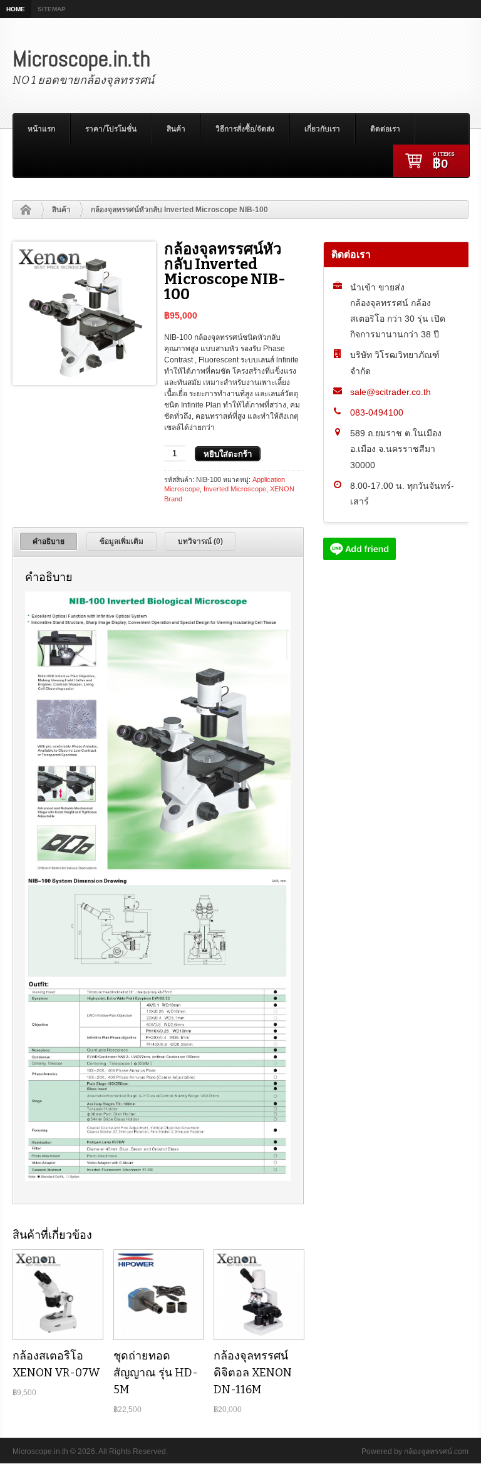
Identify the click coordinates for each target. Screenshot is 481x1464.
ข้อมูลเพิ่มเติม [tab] (121, 541)
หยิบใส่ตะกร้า (228, 454)
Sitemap (52, 9)
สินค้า (176, 129)
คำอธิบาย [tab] (49, 541)
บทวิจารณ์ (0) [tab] (200, 541)
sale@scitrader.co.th (390, 392)
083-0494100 (376, 412)
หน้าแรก (41, 129)
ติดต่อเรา (385, 129)
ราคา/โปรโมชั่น (111, 129)
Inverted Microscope (235, 489)
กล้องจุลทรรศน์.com (436, 1451)
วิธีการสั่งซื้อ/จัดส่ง (244, 129)
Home (15, 9)
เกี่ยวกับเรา (322, 129)
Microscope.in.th (81, 59)
